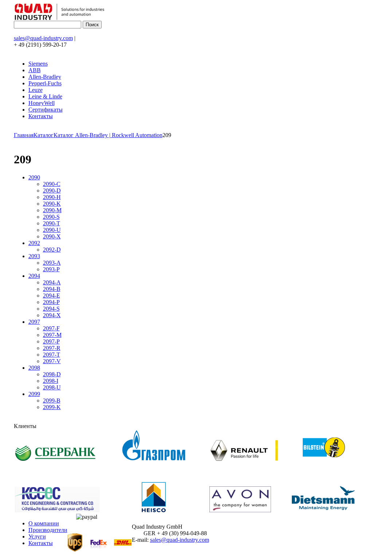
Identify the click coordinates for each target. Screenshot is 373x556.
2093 (34, 256)
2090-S (51, 217)
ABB (34, 70)
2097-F (51, 328)
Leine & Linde (45, 96)
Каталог (44, 135)
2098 (34, 368)
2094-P (51, 302)
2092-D (52, 249)
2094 (34, 276)
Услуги (37, 536)
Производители (47, 530)
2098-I (50, 381)
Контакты (40, 116)
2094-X (52, 315)
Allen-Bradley (44, 77)
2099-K (52, 407)
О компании (43, 523)
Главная (24, 135)
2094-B (51, 289)
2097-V (52, 361)
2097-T (51, 354)
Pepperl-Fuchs (45, 83)
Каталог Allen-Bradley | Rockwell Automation (108, 135)
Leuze (35, 90)
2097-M (52, 335)
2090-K (52, 204)
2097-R (51, 348)
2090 (34, 177)
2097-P (51, 341)
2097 (34, 322)
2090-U (52, 230)
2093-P (51, 269)
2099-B (51, 400)
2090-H (52, 197)
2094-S (51, 309)
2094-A (52, 282)
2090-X (52, 236)
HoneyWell (41, 103)
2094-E (51, 295)
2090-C (51, 184)
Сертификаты (45, 109)
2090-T (51, 223)
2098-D (52, 374)
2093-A (52, 263)
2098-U (52, 387)
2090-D (52, 190)
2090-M (52, 210)
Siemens (38, 64)
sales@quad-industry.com (43, 38)
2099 (34, 394)
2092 (34, 243)
